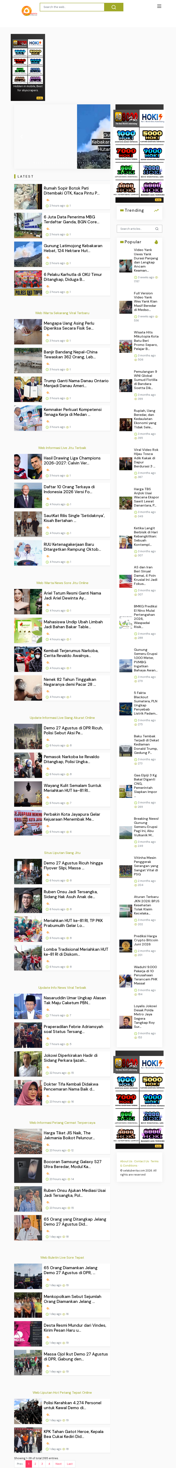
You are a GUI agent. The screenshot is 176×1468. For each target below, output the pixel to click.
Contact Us (141, 1161)
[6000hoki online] (35, 79)
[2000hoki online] (35, 70)
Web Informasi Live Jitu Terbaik (62, 448)
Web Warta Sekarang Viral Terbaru (62, 313)
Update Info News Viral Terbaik (62, 987)
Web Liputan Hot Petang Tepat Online (62, 1392)
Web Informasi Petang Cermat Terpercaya (62, 1122)
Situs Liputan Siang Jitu (62, 852)
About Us (126, 1161)
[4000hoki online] (19, 79)
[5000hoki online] (35, 52)
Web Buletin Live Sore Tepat (62, 1257)
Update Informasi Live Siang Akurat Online (62, 717)
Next (59, 1464)
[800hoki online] (19, 70)
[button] (21, 136)
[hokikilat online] (35, 43)
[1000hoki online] (19, 52)
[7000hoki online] (19, 61)
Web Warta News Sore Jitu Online (62, 583)
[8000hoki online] (19, 43)
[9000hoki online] (35, 61)
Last (70, 1464)
